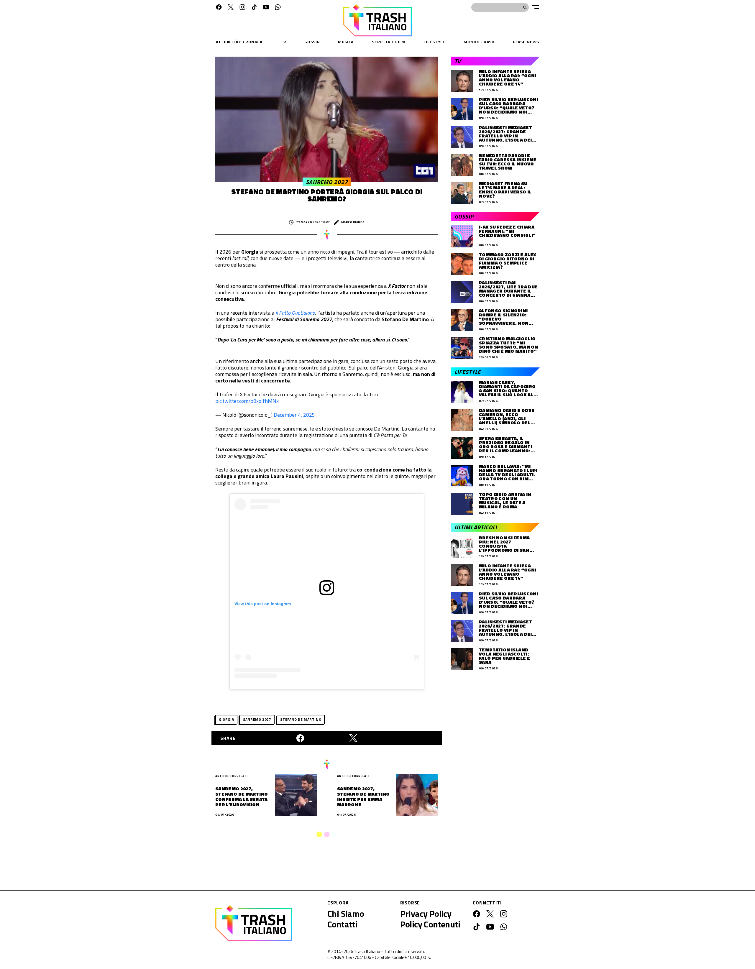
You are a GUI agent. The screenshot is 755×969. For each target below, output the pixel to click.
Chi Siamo (345, 913)
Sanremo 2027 (257, 719)
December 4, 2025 (294, 415)
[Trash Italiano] (253, 923)
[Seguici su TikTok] (254, 7)
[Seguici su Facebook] (219, 7)
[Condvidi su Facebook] (300, 738)
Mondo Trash (479, 42)
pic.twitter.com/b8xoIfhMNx (247, 401)
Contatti (342, 924)
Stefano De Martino (300, 719)
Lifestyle (434, 42)
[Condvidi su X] (353, 738)
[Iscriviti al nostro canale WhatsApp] (278, 7)
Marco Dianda (353, 222)
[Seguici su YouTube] (266, 7)
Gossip (311, 42)
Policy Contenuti (430, 924)
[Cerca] (525, 7)
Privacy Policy (426, 913)
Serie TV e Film (388, 42)
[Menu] (535, 7)
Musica (346, 42)
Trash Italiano (367, 951)
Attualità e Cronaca (239, 42)
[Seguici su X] (231, 7)
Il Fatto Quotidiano (295, 313)
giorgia (226, 719)
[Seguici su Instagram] (242, 7)
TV (283, 42)
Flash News (526, 42)
